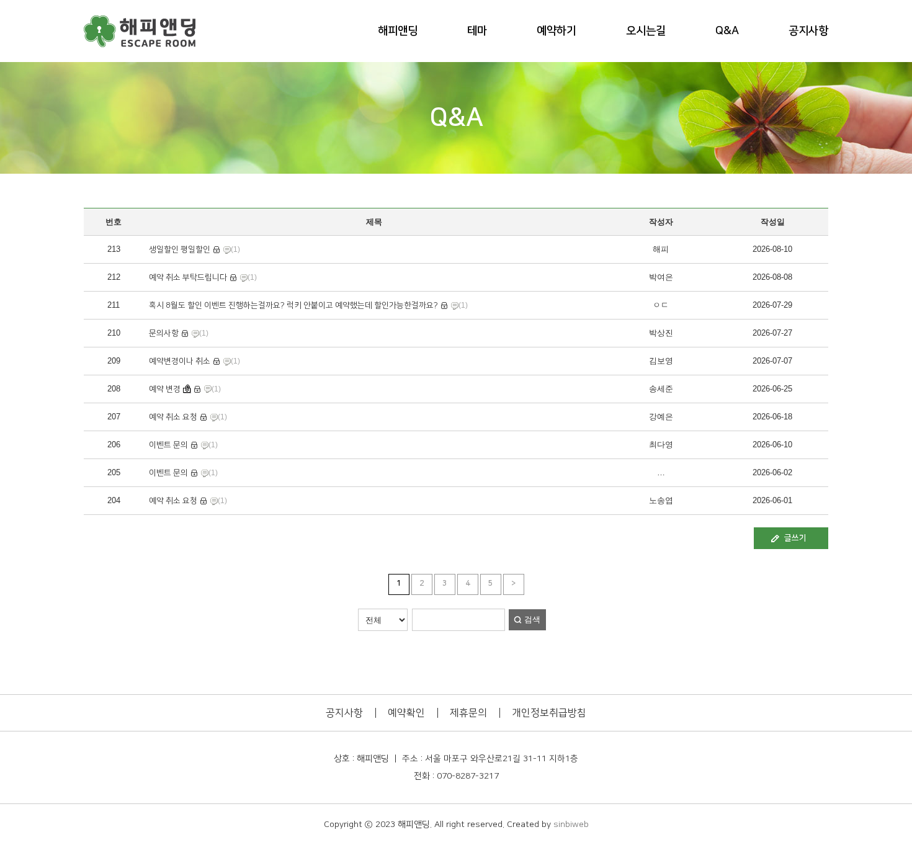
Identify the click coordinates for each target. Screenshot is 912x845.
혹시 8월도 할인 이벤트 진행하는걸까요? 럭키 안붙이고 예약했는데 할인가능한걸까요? (293, 305)
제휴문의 (468, 712)
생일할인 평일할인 (179, 249)
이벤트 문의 (168, 444)
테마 (477, 31)
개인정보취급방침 (549, 712)
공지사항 (808, 31)
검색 (532, 619)
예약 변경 (165, 389)
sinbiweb (571, 824)
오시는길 (646, 31)
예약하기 (556, 31)
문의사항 (164, 333)
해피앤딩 (398, 31)
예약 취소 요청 (173, 417)
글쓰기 (795, 538)
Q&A (727, 31)
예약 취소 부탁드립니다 (188, 277)
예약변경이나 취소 (179, 361)
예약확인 (406, 712)
